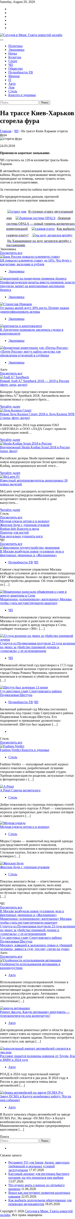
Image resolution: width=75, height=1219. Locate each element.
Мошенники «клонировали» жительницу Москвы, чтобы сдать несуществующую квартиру (36, 601)
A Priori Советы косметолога (20, 790)
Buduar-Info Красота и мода (19, 528)
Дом (11, 87)
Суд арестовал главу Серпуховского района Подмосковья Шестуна (31, 693)
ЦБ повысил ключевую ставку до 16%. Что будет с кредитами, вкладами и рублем (36, 262)
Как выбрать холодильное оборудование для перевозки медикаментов (39, 1202)
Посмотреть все (11, 253)
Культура (14, 57)
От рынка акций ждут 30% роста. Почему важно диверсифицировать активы (34, 309)
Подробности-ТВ (20, 72)
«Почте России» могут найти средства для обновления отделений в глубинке (30, 353)
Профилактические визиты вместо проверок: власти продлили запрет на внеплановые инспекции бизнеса (37, 286)
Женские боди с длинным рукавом (24, 525)
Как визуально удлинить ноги (21, 536)
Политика (15, 46)
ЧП (10, 65)
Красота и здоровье (22, 95)
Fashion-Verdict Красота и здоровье (24, 750)
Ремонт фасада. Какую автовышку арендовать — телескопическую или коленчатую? (35, 1013)
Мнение (14, 76)
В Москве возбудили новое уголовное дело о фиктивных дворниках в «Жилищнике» (32, 553)
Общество (15, 68)
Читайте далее (10, 406)
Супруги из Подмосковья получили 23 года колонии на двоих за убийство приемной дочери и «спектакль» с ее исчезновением (37, 647)
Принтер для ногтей (14, 532)
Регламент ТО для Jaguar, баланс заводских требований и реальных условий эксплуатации (39, 1166)
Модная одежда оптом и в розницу (25, 521)
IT (9, 80)
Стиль (12, 91)
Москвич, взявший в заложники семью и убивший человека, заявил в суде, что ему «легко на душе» (36, 947)
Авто (12, 83)
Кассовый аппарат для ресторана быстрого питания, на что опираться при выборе (38, 1175)
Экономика (16, 49)
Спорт (12, 61)
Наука (12, 53)
